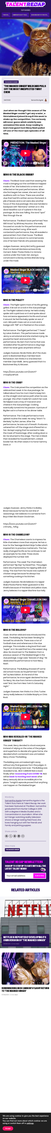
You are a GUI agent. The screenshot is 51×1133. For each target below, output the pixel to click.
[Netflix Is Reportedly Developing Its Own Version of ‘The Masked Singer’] (25, 922)
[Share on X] (10, 836)
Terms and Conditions (38, 1109)
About (45, 1098)
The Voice (6, 15)
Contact (44, 1102)
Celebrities (8, 1109)
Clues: (6, 180)
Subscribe (39, 875)
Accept (7, 1128)
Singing (6, 1102)
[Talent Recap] (25, 4)
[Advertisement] (25, 1025)
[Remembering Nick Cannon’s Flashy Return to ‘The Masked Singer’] (25, 969)
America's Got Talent (20, 15)
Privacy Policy (41, 1105)
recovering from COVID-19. (29, 773)
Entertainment (10, 1105)
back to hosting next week (23, 776)
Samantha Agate (13, 800)
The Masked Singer (11, 82)
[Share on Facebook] (6, 836)
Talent (6, 1098)
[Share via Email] (22, 836)
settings (30, 1123)
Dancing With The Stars (40, 15)
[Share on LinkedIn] (18, 836)
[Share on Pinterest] (14, 836)
